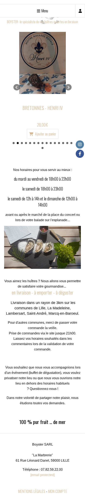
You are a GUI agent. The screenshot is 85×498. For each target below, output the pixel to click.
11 (55, 143)
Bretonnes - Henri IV (42, 107)
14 (67, 143)
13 (63, 143)
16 (42, 148)
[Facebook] (80, 154)
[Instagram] (80, 144)
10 (51, 143)
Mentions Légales (31, 491)
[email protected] (43, 475)
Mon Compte (57, 491)
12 (59, 143)
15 (71, 143)
